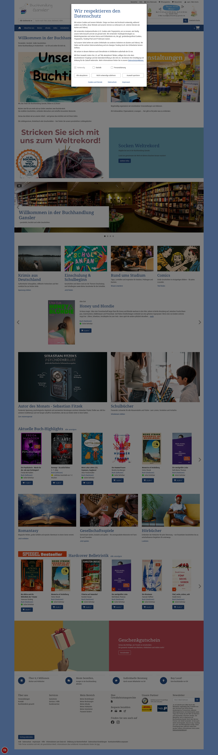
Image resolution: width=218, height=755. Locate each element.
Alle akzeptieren (82, 75)
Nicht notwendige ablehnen (106, 75)
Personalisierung (120, 68)
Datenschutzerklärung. (136, 60)
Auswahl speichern (133, 75)
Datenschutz (112, 82)
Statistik (98, 68)
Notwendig (81, 68)
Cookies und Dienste (95, 82)
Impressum (126, 82)
